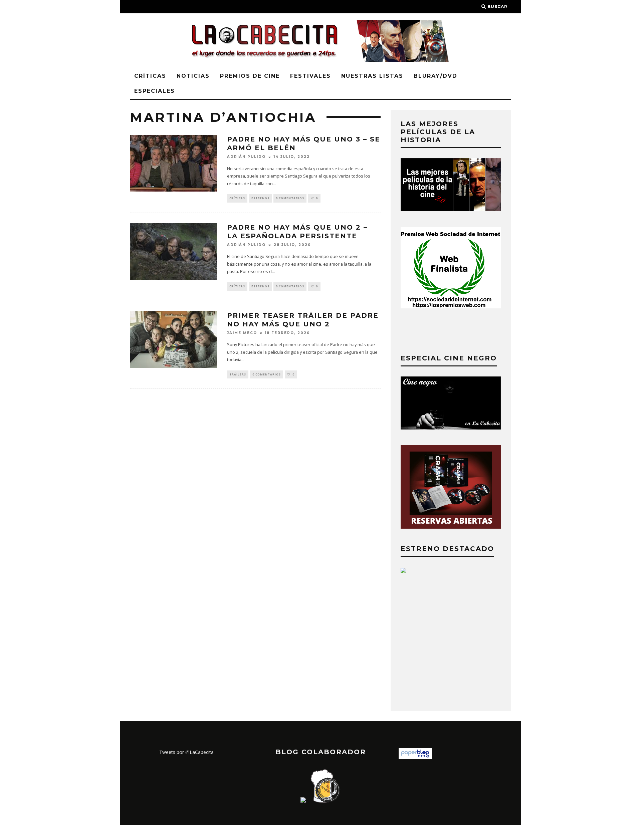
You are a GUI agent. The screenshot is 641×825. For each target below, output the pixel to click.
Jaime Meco (242, 333)
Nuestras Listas (372, 76)
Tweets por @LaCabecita (186, 752)
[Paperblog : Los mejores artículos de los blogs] (415, 757)
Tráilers (237, 374)
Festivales (310, 76)
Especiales (154, 91)
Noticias (193, 76)
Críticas (150, 76)
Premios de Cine (250, 76)
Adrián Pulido (246, 157)
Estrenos (260, 198)
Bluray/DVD (435, 76)
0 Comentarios (290, 198)
